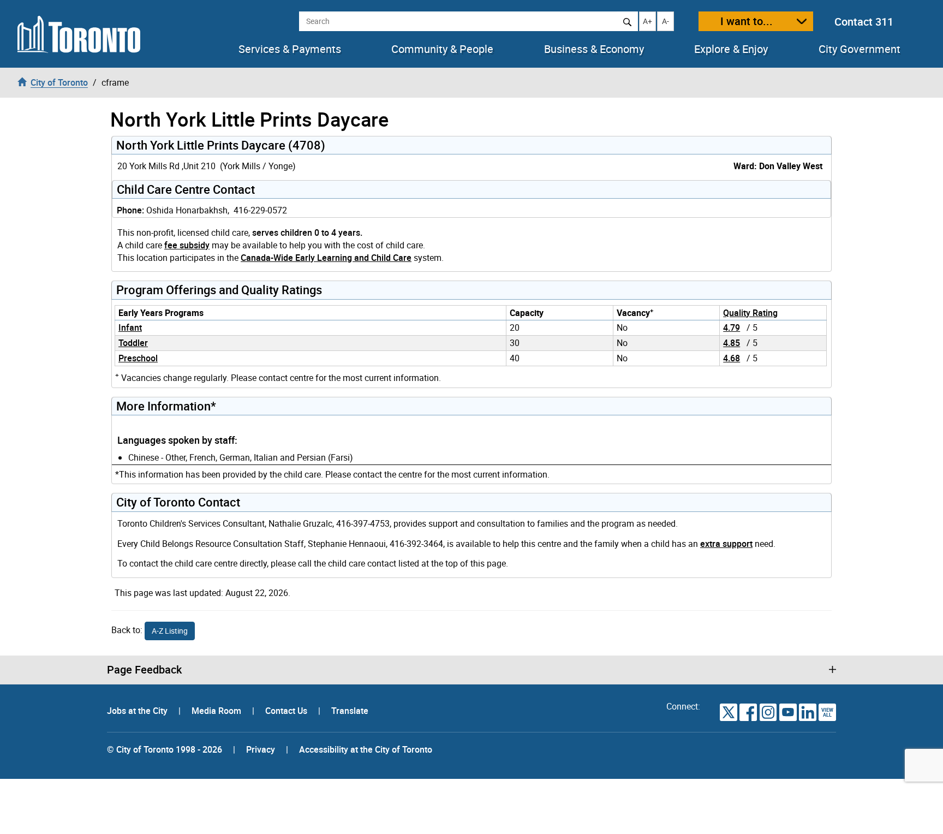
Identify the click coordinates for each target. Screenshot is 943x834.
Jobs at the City (138, 711)
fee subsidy (187, 245)
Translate (349, 711)
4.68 (731, 358)
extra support (726, 544)
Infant (130, 327)
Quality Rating (750, 313)
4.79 (731, 327)
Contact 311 (863, 21)
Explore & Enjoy (731, 49)
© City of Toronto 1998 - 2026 (164, 749)
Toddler (133, 343)
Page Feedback (144, 669)
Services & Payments (289, 49)
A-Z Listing (170, 631)
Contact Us (287, 711)
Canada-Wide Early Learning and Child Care (326, 258)
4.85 (731, 343)
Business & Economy (594, 49)
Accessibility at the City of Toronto (365, 749)
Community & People (442, 49)
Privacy (260, 749)
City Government (859, 49)
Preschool (138, 358)
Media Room (217, 711)
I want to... (746, 21)
